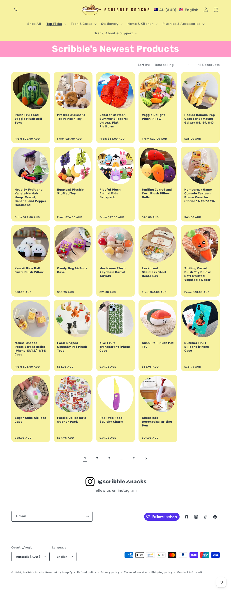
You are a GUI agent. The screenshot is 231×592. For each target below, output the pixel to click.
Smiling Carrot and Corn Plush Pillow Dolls (157, 193)
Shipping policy (162, 572)
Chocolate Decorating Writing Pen (157, 421)
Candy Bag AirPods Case (72, 270)
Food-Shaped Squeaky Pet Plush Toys (72, 346)
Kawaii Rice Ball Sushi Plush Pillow (29, 270)
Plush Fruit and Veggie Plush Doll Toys (28, 118)
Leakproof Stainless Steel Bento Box (154, 272)
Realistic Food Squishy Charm (111, 419)
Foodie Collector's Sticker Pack (71, 419)
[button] (16, 10)
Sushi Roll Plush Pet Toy (158, 344)
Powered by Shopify (59, 572)
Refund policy (86, 572)
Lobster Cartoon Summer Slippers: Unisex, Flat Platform (113, 120)
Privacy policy (110, 572)
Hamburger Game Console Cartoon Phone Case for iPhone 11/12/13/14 (199, 195)
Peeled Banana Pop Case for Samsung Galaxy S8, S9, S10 (199, 118)
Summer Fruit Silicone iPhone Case (196, 346)
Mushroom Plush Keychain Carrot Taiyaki (112, 272)
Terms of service (135, 572)
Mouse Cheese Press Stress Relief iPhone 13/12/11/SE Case (30, 348)
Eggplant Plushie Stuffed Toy (70, 191)
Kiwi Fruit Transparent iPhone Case (115, 346)
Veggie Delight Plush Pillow (153, 116)
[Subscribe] (87, 516)
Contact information (191, 572)
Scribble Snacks (34, 572)
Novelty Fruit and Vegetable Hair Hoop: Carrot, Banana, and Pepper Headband (30, 197)
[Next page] (146, 458)
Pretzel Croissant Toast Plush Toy (71, 116)
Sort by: (144, 65)
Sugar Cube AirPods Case (30, 419)
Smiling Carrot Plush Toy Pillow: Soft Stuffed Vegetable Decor (197, 274)
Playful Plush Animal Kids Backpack (110, 193)
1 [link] (85, 458)
